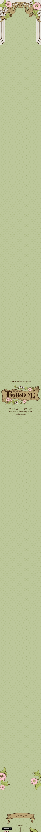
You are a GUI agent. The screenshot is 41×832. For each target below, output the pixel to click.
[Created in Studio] (7, 828)
